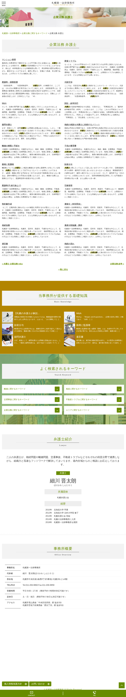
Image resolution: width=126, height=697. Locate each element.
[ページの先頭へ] (122, 685)
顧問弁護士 (7, 125)
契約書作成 (7, 204)
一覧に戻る (63, 269)
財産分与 (68, 164)
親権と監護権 (8, 164)
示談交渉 (68, 82)
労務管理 (68, 185)
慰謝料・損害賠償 (10, 82)
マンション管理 (9, 60)
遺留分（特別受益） (73, 204)
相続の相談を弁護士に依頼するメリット (82, 125)
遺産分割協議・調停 (73, 225)
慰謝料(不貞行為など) (11, 185)
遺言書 (5, 244)
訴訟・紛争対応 (71, 103)
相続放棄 (6, 225)
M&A (4, 103)
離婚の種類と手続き (11, 146)
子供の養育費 (70, 146)
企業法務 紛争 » (117, 264)
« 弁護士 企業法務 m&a (12, 264)
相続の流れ (69, 244)
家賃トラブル (70, 61)
